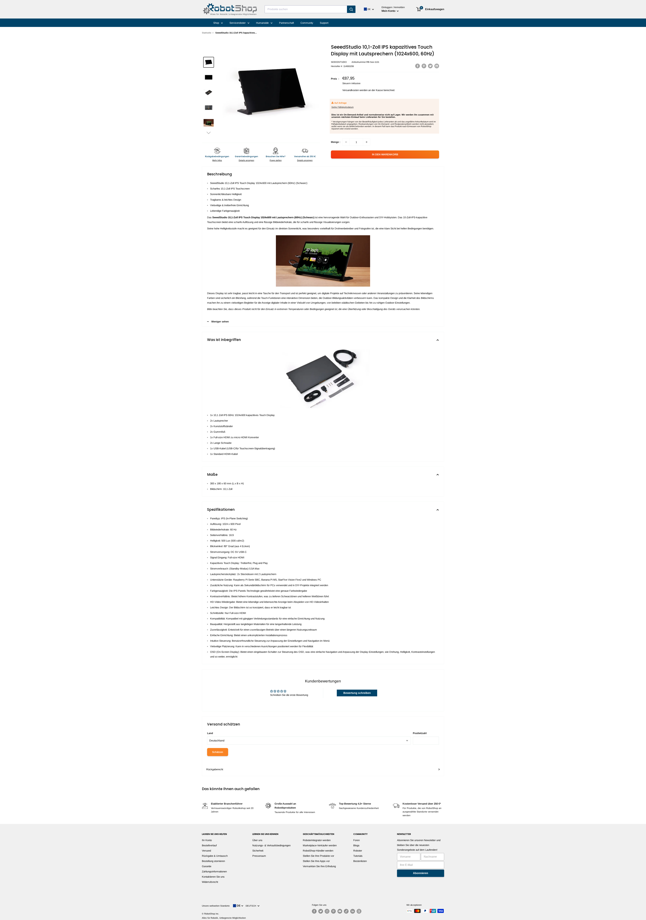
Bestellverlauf (209, 845)
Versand (206, 850)
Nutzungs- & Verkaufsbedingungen (271, 845)
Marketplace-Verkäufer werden (320, 845)
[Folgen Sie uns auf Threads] (359, 911)
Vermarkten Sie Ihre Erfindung (319, 866)
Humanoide (262, 22)
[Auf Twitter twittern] (430, 65)
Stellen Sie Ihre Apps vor (316, 861)
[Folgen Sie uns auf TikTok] (346, 911)
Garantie (206, 866)
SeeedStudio (339, 62)
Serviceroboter (237, 22)
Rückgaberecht (214, 769)
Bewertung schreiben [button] (357, 692)
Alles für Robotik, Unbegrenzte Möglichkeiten (224, 918)
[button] (209, 132)
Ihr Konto (207, 840)
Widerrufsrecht (210, 881)
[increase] (366, 142)
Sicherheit (257, 850)
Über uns (257, 840)
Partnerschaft (286, 22)
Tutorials (358, 855)
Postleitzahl (420, 733)
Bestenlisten (360, 861)
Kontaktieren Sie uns (213, 876)
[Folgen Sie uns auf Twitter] (320, 911)
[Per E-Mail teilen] (436, 65)
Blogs (356, 845)
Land (210, 733)
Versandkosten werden (355, 90)
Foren (356, 840)
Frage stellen (276, 160)
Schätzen (217, 752)
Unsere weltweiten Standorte (216, 906)
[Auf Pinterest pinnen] (424, 65)
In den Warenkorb (385, 154)
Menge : (335, 142)
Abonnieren (420, 873)
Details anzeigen (246, 160)
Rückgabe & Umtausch (215, 855)
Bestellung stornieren (213, 861)
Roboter (357, 850)
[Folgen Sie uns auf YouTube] (339, 911)
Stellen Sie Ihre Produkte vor (318, 855)
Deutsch (251, 906)
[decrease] (346, 142)
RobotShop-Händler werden (318, 850)
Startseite (206, 32)
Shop (216, 22)
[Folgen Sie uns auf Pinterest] (333, 911)
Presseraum (259, 855)
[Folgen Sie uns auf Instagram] (327, 911)
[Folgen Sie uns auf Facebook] (314, 911)
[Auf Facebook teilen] (417, 65)
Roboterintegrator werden (317, 840)
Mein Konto (389, 10)
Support (324, 22)
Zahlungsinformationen (214, 871)
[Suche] (351, 9)
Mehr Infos (217, 160)
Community (306, 22)
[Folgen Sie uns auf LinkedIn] (352, 911)
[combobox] (306, 9)
